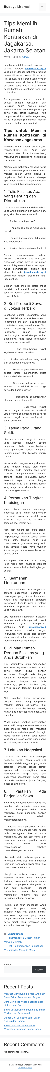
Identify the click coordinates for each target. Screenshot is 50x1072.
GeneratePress (25, 1067)
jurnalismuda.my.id (35, 272)
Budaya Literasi (17, 7)
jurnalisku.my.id (37, 627)
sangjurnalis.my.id (35, 68)
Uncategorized (15, 933)
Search (7, 964)
